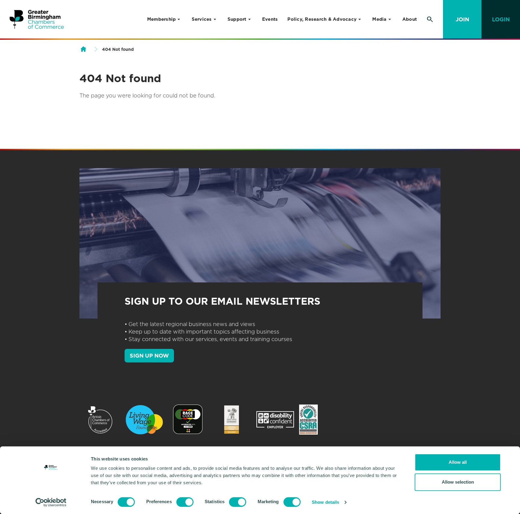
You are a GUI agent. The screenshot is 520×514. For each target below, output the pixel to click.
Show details (325, 502)
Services (202, 19)
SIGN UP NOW (149, 355)
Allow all (458, 462)
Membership (161, 19)
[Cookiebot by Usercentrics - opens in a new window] (51, 502)
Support (237, 19)
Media (379, 19)
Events (270, 19)
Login (501, 19)
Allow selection (458, 482)
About (409, 19)
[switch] (184, 502)
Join (462, 19)
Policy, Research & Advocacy (322, 19)
